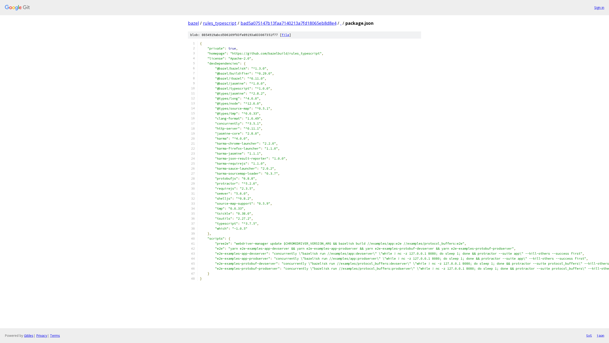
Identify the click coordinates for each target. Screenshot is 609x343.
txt (589, 335)
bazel (193, 23)
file (285, 35)
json (600, 335)
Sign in (599, 7)
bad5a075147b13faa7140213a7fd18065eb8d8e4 (288, 23)
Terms (55, 335)
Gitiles (28, 335)
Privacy (41, 335)
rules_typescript (219, 23)
